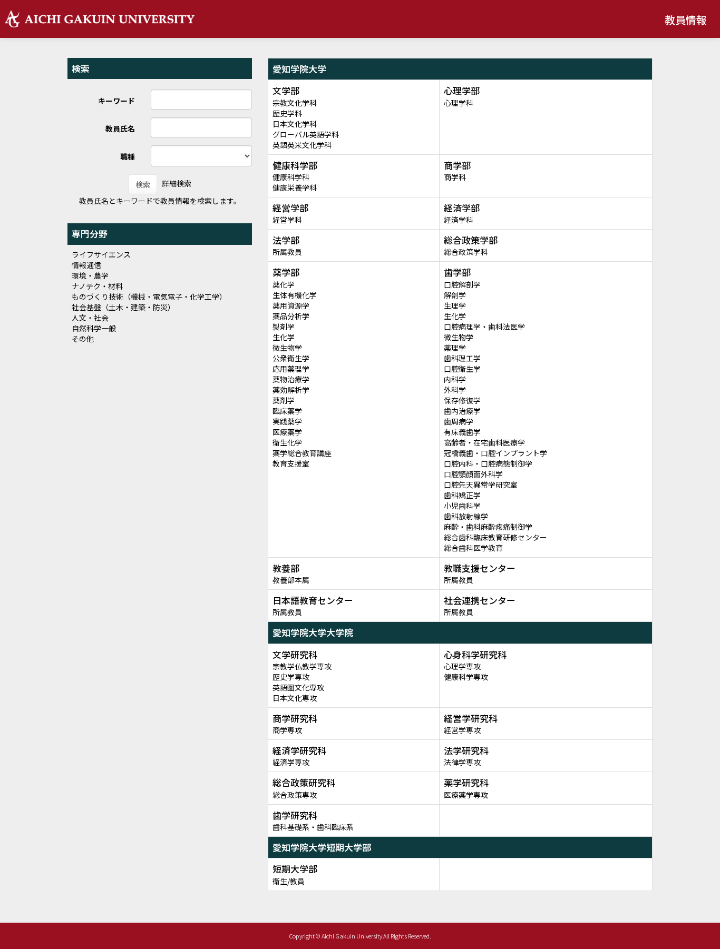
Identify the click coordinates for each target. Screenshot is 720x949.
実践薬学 (287, 421)
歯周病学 (458, 421)
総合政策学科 (466, 251)
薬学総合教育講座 (302, 453)
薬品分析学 (291, 316)
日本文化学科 (295, 123)
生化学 (284, 337)
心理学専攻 (462, 666)
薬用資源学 (291, 305)
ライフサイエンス (101, 254)
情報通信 (86, 265)
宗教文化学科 (295, 102)
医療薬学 (287, 432)
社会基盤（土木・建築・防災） (123, 307)
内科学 (455, 379)
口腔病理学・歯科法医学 (484, 326)
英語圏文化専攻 (298, 687)
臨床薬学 (287, 411)
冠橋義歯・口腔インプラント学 (495, 453)
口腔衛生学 (462, 368)
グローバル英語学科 (306, 134)
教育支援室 (291, 463)
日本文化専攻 (295, 698)
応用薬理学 (291, 368)
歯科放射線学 (466, 516)
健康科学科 (291, 177)
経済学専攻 (291, 762)
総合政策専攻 (295, 794)
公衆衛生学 (291, 358)
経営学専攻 (462, 730)
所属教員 (287, 251)
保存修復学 (462, 400)
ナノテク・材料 (97, 286)
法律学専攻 (462, 762)
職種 (127, 156)
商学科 (455, 177)
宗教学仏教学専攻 (302, 666)
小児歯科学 (462, 505)
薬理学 (455, 347)
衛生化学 (287, 442)
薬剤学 (284, 400)
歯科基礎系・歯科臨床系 (313, 827)
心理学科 (458, 102)
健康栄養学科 (295, 187)
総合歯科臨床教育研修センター (495, 537)
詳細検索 (176, 183)
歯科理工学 (462, 358)
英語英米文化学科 (302, 145)
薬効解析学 (291, 389)
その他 (83, 338)
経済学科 (458, 219)
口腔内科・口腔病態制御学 (488, 463)
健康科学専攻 (466, 676)
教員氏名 (120, 128)
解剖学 (455, 295)
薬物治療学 (291, 379)
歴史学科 (287, 113)
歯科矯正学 (462, 495)
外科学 (455, 389)
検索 (142, 184)
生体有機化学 (295, 295)
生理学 (455, 305)
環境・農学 (90, 275)
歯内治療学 (462, 411)
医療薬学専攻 (466, 794)
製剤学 (284, 326)
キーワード (116, 100)
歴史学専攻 (291, 676)
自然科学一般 (94, 328)
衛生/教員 (289, 881)
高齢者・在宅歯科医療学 (484, 442)
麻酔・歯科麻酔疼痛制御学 (488, 526)
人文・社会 (90, 317)
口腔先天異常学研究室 (481, 484)
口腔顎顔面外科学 (473, 474)
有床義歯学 (462, 432)
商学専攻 (287, 730)
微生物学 (287, 347)
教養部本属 (291, 580)
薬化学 (284, 284)
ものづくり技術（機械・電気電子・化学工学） (149, 296)
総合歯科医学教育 (473, 547)
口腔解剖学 (462, 284)
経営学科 (287, 219)
